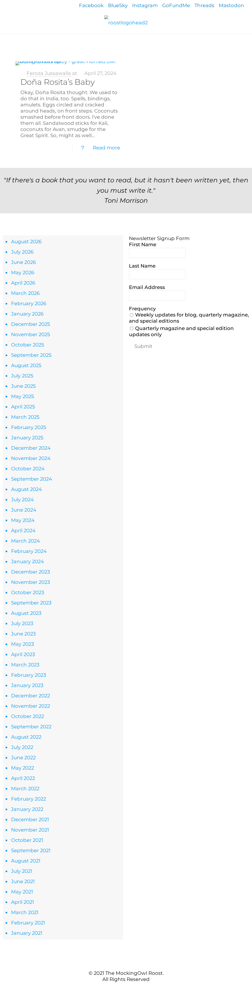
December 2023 (30, 572)
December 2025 (30, 324)
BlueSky (118, 5)
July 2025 (22, 376)
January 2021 (26, 933)
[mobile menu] (4, 41)
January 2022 (27, 809)
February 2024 (29, 551)
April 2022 (23, 778)
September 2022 (31, 727)
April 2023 (23, 654)
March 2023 (25, 665)
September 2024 (31, 479)
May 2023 (22, 644)
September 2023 (31, 603)
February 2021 (28, 923)
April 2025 (23, 407)
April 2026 (23, 283)
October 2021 (27, 840)
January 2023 (27, 685)
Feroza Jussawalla (49, 73)
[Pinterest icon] (128, 989)
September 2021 (30, 850)
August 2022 (26, 737)
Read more (106, 148)
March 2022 (25, 788)
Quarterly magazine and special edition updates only (181, 331)
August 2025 (26, 365)
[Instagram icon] (134, 989)
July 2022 (22, 747)
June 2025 (23, 386)
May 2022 (22, 768)
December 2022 (30, 696)
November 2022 (30, 706)
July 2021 (21, 871)
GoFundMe (176, 5)
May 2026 (22, 272)
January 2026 (27, 314)
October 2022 (27, 716)
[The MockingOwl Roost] (126, 22)
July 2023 (22, 623)
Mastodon (231, 5)
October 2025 (27, 345)
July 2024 (22, 500)
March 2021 (24, 912)
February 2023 (28, 675)
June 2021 (23, 881)
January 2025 (27, 438)
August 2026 (26, 242)
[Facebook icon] (118, 989)
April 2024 (23, 530)
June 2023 (23, 634)
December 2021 (30, 819)
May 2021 (22, 892)
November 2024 (30, 458)
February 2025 (28, 427)
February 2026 (28, 303)
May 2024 (22, 520)
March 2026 (25, 293)
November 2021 (30, 830)
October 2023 (27, 592)
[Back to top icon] (126, 962)
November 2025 (30, 334)
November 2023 (30, 582)
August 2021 (25, 861)
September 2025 (31, 355)
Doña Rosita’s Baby (57, 82)
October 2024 (28, 469)
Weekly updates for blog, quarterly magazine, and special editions (189, 318)
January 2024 (27, 561)
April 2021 (22, 902)
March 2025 (25, 417)
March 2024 (25, 541)
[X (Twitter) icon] (123, 989)
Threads (204, 5)
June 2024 (23, 510)
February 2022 (28, 799)
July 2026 (22, 252)
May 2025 (22, 396)
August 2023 (26, 613)
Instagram (145, 5)
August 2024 (26, 489)
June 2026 (23, 262)
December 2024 (30, 448)
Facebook (91, 5)
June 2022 (23, 758)
